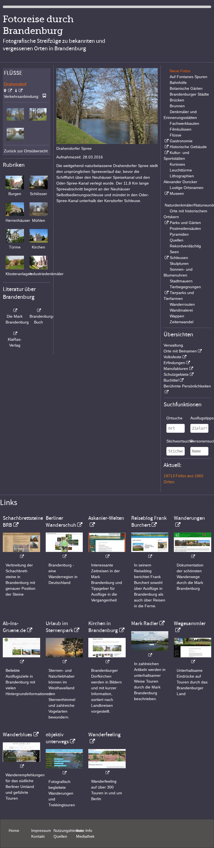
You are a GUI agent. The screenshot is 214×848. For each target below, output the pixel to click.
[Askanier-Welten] (107, 553)
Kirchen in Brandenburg (103, 626)
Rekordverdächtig (185, 246)
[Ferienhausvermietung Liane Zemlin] (64, 659)
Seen (174, 252)
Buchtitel (171, 380)
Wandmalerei (181, 310)
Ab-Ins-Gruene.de (14, 626)
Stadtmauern (181, 281)
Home (14, 830)
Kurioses (177, 164)
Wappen (177, 316)
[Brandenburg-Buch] (38, 310)
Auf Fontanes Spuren (188, 76)
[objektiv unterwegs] (64, 770)
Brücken (177, 100)
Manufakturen (176, 368)
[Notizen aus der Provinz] (150, 652)
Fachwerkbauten (184, 123)
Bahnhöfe (178, 82)
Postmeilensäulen (185, 228)
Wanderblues (17, 734)
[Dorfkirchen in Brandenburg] (107, 659)
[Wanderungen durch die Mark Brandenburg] (192, 553)
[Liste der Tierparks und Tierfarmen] (166, 292)
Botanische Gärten (186, 88)
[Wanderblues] (21, 763)
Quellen (176, 240)
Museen (177, 193)
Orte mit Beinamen (180, 351)
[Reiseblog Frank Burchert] (150, 553)
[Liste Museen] (166, 193)
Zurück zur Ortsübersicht (26, 151)
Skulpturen (179, 263)
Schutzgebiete (176, 374)
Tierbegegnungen (185, 287)
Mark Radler (144, 623)
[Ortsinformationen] (19, 91)
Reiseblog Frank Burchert (149, 521)
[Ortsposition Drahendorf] (8, 91)
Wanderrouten (182, 304)
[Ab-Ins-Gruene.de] (21, 659)
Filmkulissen (180, 129)
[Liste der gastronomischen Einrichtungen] (166, 141)
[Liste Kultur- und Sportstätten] (166, 152)
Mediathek (85, 836)
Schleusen (179, 257)
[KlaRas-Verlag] (14, 333)
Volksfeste (172, 357)
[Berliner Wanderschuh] (64, 553)
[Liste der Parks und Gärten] (166, 222)
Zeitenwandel (181, 322)
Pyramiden (179, 234)
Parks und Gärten (185, 222)
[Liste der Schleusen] (166, 257)
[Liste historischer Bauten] (166, 147)
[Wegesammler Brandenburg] (192, 659)
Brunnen (177, 106)
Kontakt (38, 836)
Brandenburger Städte (189, 94)
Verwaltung (173, 345)
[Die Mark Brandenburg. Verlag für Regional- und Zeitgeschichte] (14, 310)
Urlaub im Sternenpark (59, 626)
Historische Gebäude (188, 147)
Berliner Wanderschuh (61, 521)
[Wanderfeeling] (107, 770)
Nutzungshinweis (68, 830)
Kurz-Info (84, 830)
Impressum (41, 830)
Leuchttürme (181, 170)
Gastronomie (181, 141)
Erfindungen (174, 362)
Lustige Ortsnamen (186, 187)
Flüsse (175, 135)
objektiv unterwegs (57, 738)
